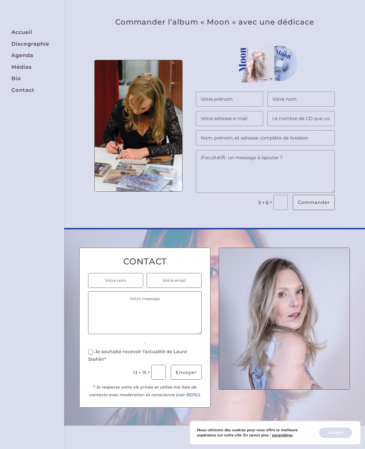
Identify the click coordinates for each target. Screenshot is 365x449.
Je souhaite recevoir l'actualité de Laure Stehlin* (137, 355)
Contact (23, 90)
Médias (21, 67)
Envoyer (186, 372)
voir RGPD (187, 394)
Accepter (336, 432)
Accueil (21, 32)
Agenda (22, 55)
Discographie (30, 44)
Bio (16, 79)
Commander (314, 202)
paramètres (282, 435)
